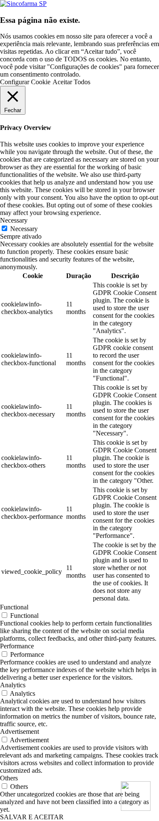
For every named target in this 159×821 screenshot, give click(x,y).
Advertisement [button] (19, 731)
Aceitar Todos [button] (71, 81)
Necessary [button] (14, 220)
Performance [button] (17, 646)
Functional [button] (14, 607)
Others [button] (9, 778)
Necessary (24, 228)
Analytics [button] (12, 685)
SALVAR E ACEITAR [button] (32, 817)
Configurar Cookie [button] (25, 81)
